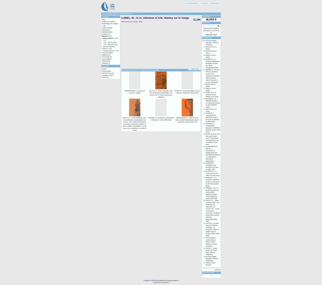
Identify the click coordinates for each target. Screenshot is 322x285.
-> (105, 36)
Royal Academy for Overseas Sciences (166, 280)
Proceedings (106, 57)
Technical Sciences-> (109, 50)
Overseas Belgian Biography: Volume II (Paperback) (212, 258)
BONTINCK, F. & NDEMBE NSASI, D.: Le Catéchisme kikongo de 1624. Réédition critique (213, 103)
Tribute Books (106, 61)
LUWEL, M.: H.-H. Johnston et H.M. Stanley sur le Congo (212, 94)
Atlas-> (104, 19)
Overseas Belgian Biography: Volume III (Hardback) (212, 43)
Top (103, 13)
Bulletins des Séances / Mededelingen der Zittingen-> (110, 24)
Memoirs (116, 13)
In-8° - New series (109, 44)
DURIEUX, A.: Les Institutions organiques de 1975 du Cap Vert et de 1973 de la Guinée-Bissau (213, 182)
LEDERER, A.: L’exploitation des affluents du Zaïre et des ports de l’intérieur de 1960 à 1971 (212, 117)
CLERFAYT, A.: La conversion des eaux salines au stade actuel (213, 173)
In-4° (105, 40)
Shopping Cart (207, 38)
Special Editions (107, 59)
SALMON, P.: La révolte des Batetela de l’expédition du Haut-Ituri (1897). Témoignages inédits (213, 63)
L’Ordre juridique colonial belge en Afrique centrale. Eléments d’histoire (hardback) (211, 242)
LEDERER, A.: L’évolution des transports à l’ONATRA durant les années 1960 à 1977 (213, 128)
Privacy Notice (106, 71)
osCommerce (165, 282)
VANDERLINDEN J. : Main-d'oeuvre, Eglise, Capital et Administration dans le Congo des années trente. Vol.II (187, 120)
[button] (191, 3)
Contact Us (105, 77)
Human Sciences (125, 13)
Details (104, 69)
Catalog (109, 13)
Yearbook (105, 63)
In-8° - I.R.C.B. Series (110, 42)
